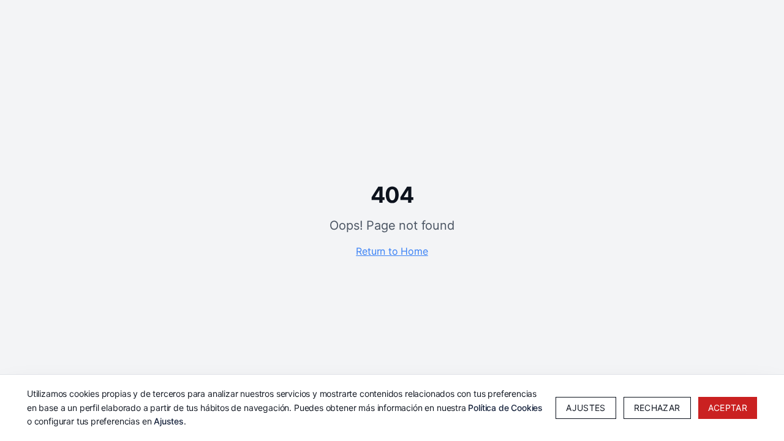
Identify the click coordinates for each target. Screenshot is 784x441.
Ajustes (169, 421)
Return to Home (392, 251)
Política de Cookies (505, 407)
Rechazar (657, 407)
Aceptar (727, 407)
